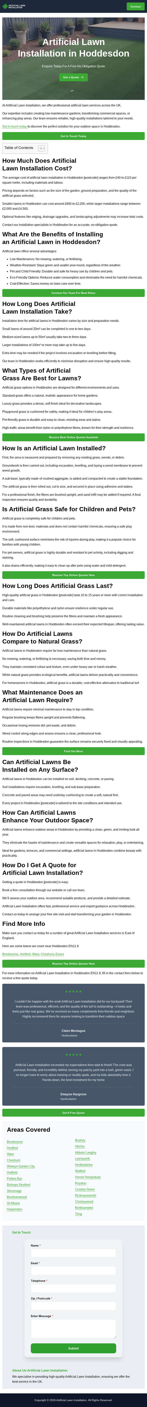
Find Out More (73, 751)
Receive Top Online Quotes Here (73, 575)
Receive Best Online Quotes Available (73, 437)
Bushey (80, 1140)
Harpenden (14, 1209)
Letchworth (82, 1158)
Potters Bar (14, 1178)
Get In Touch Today (73, 136)
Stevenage (14, 1190)
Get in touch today (15, 126)
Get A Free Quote (73, 1112)
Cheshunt (47, 954)
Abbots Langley (85, 1152)
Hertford (25, 954)
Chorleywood (84, 1201)
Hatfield (12, 1172)
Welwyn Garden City (21, 1166)
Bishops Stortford (18, 1184)
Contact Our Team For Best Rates (73, 292)
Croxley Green (85, 1189)
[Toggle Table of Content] (39, 148)
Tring (78, 1214)
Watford (80, 1171)
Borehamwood (17, 1197)
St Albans (13, 1203)
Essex (60, 954)
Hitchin (80, 1146)
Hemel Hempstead (87, 1177)
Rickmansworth (85, 1195)
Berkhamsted (84, 1207)
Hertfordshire (84, 1164)
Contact (136, 6)
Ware (35, 954)
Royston (80, 1183)
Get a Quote (71, 77)
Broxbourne (10, 954)
